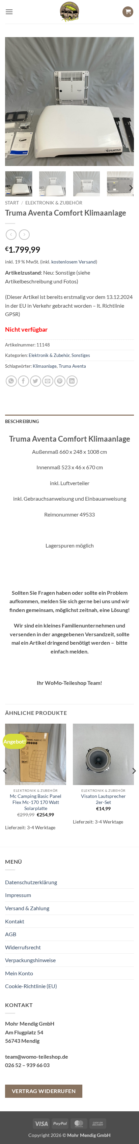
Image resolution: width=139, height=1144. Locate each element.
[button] (9, 11)
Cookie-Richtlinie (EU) (31, 986)
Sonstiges (81, 355)
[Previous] (16, 101)
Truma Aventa (72, 366)
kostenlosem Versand (73, 261)
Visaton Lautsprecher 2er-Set (103, 799)
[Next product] (11, 234)
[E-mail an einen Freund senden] (47, 381)
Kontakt (14, 921)
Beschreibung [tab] (22, 421)
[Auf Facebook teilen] (23, 381)
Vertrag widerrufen (44, 1091)
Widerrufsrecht (23, 947)
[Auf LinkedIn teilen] (72, 381)
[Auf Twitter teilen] (35, 381)
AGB (10, 934)
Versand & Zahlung (27, 908)
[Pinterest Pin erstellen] (59, 381)
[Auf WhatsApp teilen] (11, 381)
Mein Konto (19, 973)
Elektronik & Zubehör (53, 202)
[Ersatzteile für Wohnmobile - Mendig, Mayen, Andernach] (69, 12)
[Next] (123, 101)
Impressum (18, 895)
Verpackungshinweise (30, 960)
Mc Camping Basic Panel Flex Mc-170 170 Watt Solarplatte (35, 802)
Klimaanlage (45, 366)
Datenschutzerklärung (31, 882)
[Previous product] (24, 234)
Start (12, 202)
